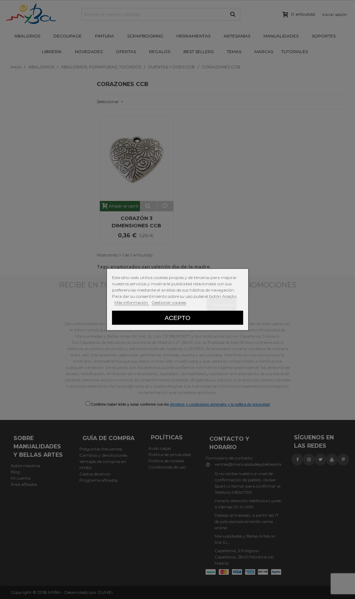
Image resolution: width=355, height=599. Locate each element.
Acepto (177, 317)
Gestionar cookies (168, 302)
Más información (131, 302)
